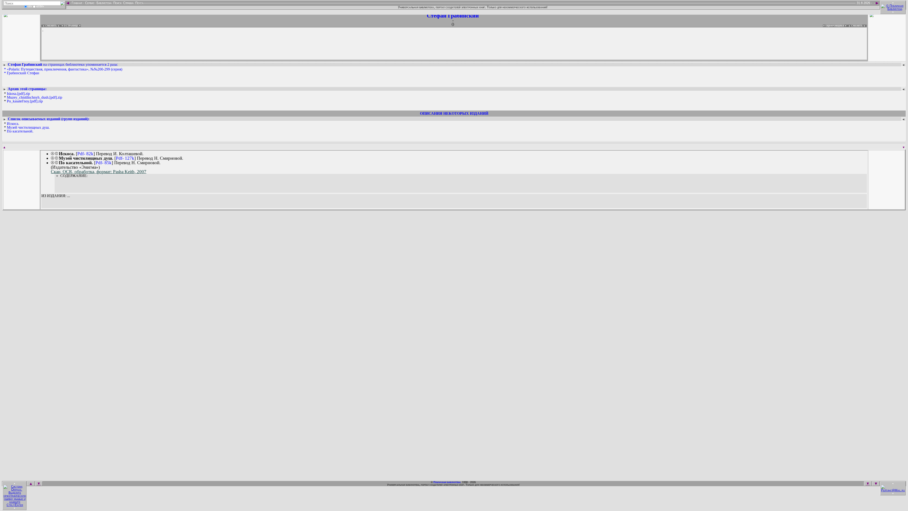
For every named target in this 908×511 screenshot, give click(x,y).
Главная (77, 2)
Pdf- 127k (125, 158)
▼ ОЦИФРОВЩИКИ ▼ (835, 26)
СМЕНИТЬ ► (859, 26)
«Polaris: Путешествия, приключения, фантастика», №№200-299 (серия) (64, 69)
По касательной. (20, 131)
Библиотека (103, 2)
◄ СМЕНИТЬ (49, 26)
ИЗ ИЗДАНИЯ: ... (55, 196)
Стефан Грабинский (453, 16)
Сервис (89, 2)
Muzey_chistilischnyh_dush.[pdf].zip (34, 97)
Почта (138, 2)
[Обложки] (887, 58)
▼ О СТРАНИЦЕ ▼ (71, 26)
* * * (33, 97)
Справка (127, 2)
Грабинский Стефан (23, 73)
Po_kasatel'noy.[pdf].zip (25, 101)
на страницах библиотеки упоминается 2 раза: (63, 64)
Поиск (116, 2)
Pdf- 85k (104, 162)
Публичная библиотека (447, 482)
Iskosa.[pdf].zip (18, 94)
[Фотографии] (21, 58)
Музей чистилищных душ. (28, 127)
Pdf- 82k (85, 153)
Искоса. (13, 124)
